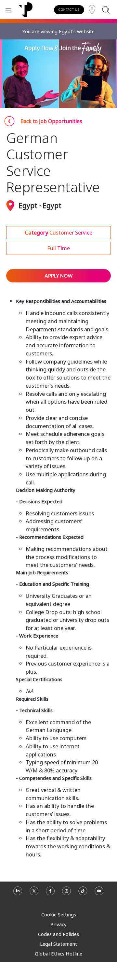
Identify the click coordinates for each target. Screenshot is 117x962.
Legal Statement (58, 943)
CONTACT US (69, 9)
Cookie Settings (58, 914)
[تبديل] (8, 9)
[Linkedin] (17, 893)
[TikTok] (82, 893)
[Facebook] (50, 893)
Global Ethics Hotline (58, 953)
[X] (34, 893)
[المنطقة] (92, 9)
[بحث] (105, 9)
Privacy (58, 924)
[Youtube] (99, 893)
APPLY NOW (59, 276)
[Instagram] (66, 893)
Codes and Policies (58, 934)
